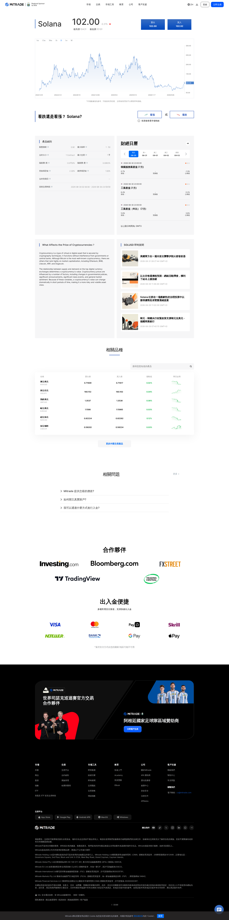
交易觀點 (91, 785)
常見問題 (171, 780)
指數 (37, 785)
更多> (176, 473)
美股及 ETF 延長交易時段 (45, 795)
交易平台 (65, 770)
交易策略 (91, 791)
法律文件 (144, 796)
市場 (88, 4)
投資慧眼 (118, 780)
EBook (117, 785)
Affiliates (144, 801)
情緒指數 (91, 796)
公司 (131, 4)
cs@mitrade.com (184, 792)
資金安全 (144, 791)
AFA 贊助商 (145, 775)
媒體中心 (144, 785)
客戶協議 (84, 900)
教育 (121, 4)
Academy (118, 775)
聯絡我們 (171, 770)
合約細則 (65, 775)
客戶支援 (142, 4)
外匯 (37, 770)
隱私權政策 (39, 900)
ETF (36, 791)
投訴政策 (62, 900)
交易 (98, 4)
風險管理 (65, 780)
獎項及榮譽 (145, 780)
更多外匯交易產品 (114, 443)
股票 (37, 780)
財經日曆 (91, 775)
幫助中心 (171, 775)
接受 (160, 916)
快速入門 (118, 770)
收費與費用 (66, 785)
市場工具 (109, 4)
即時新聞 (91, 780)
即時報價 (91, 770)
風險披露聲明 (73, 900)
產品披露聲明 (51, 900)
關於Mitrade (146, 770)
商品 (37, 775)
